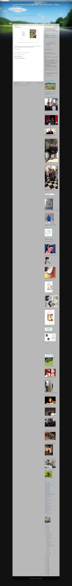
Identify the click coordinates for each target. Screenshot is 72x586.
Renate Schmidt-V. (48, 508)
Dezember (48, 533)
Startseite (29, 83)
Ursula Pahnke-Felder (48, 513)
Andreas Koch (47, 483)
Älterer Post (40, 83)
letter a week (47, 502)
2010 (47, 569)
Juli (47, 540)
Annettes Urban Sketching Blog (51, 43)
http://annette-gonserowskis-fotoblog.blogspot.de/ (49, 49)
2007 (47, 573)
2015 (47, 562)
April (47, 550)
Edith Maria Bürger (48, 495)
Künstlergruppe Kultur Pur (49, 500)
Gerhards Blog (47, 497)
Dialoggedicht (48, 542)
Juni (47, 548)
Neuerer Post (17, 83)
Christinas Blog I (47, 487)
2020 (47, 556)
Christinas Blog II (47, 488)
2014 (47, 564)
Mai (47, 549)
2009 (47, 570)
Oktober (48, 536)
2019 (47, 557)
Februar (48, 553)
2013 (47, 565)
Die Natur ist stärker (49, 541)
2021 (47, 532)
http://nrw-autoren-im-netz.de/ (49, 241)
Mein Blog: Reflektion (48, 503)
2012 (47, 566)
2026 (47, 526)
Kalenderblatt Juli (49, 546)
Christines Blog (47, 489)
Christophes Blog (47, 490)
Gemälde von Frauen (48, 496)
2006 (47, 574)
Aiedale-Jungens (47, 482)
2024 (47, 528)
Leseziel (46, 501)
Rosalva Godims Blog (48, 509)
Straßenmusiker (48, 44)
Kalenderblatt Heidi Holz (50, 545)
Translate (52, 195)
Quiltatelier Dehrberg (48, 506)
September (48, 537)
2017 (47, 560)
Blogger (41, 578)
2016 (47, 561)
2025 (47, 527)
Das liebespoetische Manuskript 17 (50, 494)
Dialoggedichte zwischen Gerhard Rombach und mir (50, 94)
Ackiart (46, 481)
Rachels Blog (47, 507)
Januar (48, 554)
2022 (47, 531)
